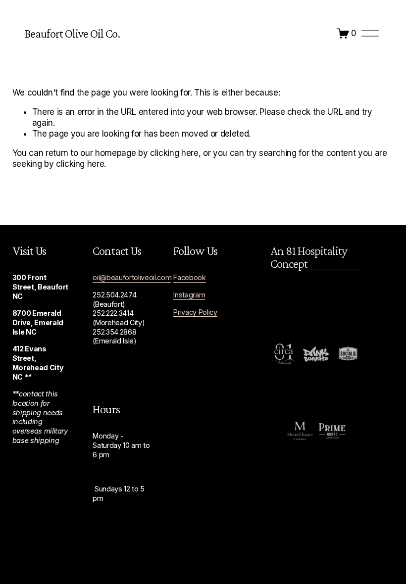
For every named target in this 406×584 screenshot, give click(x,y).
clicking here (174, 153)
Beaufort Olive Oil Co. (71, 33)
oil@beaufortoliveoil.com (132, 277)
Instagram (189, 295)
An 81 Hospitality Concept (308, 257)
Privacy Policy (195, 312)
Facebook (189, 277)
